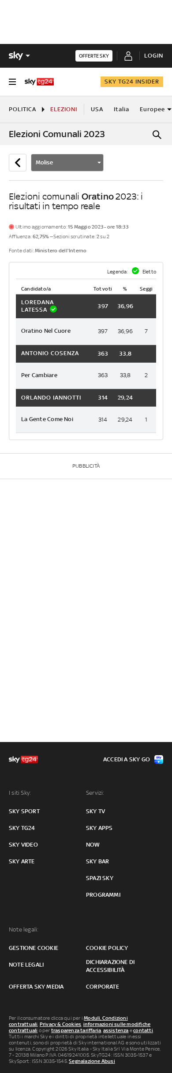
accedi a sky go (126, 759)
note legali (26, 964)
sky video (23, 844)
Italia (121, 109)
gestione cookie (33, 948)
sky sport (24, 811)
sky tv (95, 811)
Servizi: (95, 792)
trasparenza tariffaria (76, 1030)
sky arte (22, 861)
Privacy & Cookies (60, 1024)
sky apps (99, 828)
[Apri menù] (12, 81)
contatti (143, 1030)
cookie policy (107, 948)
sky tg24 (22, 828)
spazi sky (99, 878)
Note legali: (23, 929)
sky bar (97, 861)
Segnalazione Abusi (92, 1061)
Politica (22, 109)
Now (93, 844)
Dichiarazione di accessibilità (110, 966)
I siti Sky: (20, 792)
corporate (102, 986)
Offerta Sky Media (36, 986)
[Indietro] (17, 162)
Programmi (103, 894)
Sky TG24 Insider (132, 81)
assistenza (116, 1030)
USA (97, 109)
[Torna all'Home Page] (39, 81)
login (153, 55)
